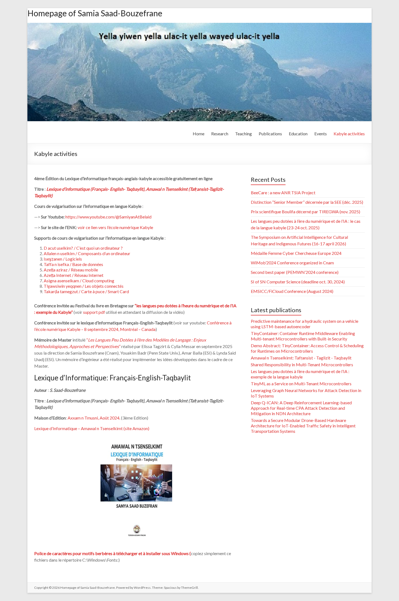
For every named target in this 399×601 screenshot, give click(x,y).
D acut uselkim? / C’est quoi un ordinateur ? (83, 248)
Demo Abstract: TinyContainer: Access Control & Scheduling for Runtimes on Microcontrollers (307, 348)
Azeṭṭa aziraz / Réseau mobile (71, 269)
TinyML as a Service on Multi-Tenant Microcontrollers (301, 383)
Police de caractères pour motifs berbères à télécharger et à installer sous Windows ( (112, 553)
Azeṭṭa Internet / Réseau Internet (73, 275)
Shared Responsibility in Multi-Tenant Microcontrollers (302, 364)
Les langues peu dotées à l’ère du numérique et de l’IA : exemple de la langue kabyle (300, 374)
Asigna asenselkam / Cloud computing (79, 280)
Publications (270, 133)
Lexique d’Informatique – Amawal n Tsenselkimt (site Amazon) (91, 428)
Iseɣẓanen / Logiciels (63, 258)
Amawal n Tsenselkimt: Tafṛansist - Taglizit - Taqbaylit (301, 357)
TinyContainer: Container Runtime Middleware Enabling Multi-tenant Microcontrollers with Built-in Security (303, 336)
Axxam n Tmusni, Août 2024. (94, 417)
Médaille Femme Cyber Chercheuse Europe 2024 (296, 253)
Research (219, 133)
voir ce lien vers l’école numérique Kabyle (115, 227)
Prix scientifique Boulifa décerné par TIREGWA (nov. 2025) (305, 211)
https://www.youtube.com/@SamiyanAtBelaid (108, 216)
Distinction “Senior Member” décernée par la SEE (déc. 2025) (307, 202)
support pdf (94, 312)
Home (198, 133)
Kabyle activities (349, 133)
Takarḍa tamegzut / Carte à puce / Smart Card (86, 291)
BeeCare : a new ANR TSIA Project (283, 192)
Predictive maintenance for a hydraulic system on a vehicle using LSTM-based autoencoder (304, 323)
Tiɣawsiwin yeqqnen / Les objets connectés (83, 286)
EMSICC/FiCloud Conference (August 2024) (292, 291)
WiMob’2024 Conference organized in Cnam (292, 262)
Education (298, 133)
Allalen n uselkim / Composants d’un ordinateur (87, 253)
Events (320, 133)
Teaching (243, 133)
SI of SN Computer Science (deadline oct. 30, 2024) (298, 281)
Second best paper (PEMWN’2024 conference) (294, 272)
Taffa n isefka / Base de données (73, 264)
